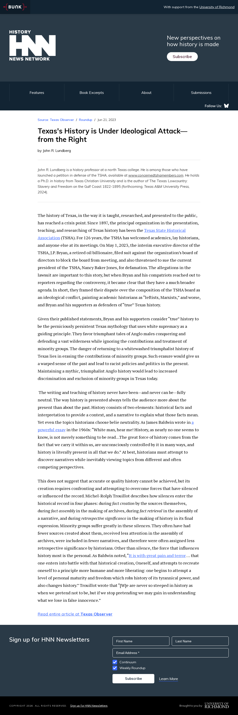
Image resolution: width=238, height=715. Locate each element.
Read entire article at (75, 614)
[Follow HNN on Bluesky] (226, 105)
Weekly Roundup (132, 668)
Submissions (201, 92)
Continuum (127, 662)
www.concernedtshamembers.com (155, 175)
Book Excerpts (91, 92)
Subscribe (182, 56)
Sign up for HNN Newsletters (89, 705)
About (146, 92)
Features (37, 92)
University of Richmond (217, 7)
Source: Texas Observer (56, 120)
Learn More (168, 678)
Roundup (85, 120)
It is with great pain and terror (157, 555)
